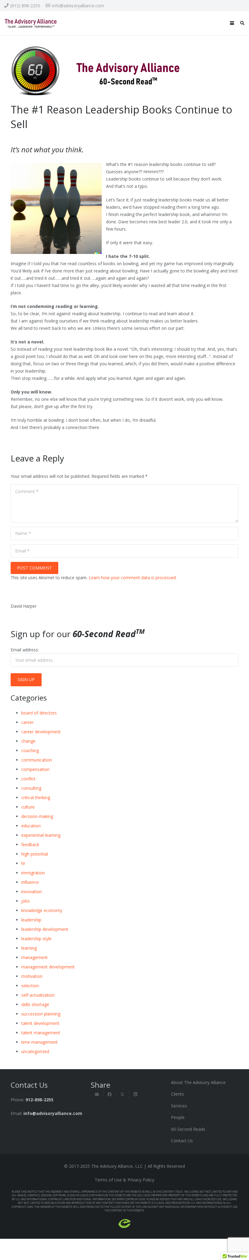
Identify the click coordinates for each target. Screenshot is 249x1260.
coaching (30, 750)
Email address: (25, 650)
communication (36, 760)
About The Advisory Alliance (198, 1082)
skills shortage (35, 1004)
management (34, 957)
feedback (30, 844)
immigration (33, 873)
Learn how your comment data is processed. (133, 577)
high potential (34, 854)
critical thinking (35, 797)
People (178, 1117)
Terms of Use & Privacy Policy (124, 1180)
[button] (232, 23)
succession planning (40, 1014)
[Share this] (110, 1094)
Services (179, 1106)
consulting (31, 788)
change (28, 741)
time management (39, 1042)
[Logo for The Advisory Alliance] (30, 23)
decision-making (37, 816)
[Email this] (97, 1094)
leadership (31, 920)
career (27, 722)
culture (28, 807)
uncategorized (35, 1051)
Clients (177, 1094)
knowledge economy (41, 910)
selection (30, 985)
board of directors (39, 713)
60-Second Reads (188, 1129)
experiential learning (40, 835)
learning (29, 948)
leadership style (36, 938)
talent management (40, 1032)
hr (23, 863)
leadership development (44, 929)
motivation (32, 976)
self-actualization (38, 995)
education (31, 826)
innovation (31, 891)
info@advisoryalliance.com (52, 1113)
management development (48, 967)
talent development (40, 1023)
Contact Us (182, 1140)
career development (41, 732)
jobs (25, 901)
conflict (28, 779)
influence (30, 882)
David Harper (23, 606)
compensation (35, 769)
